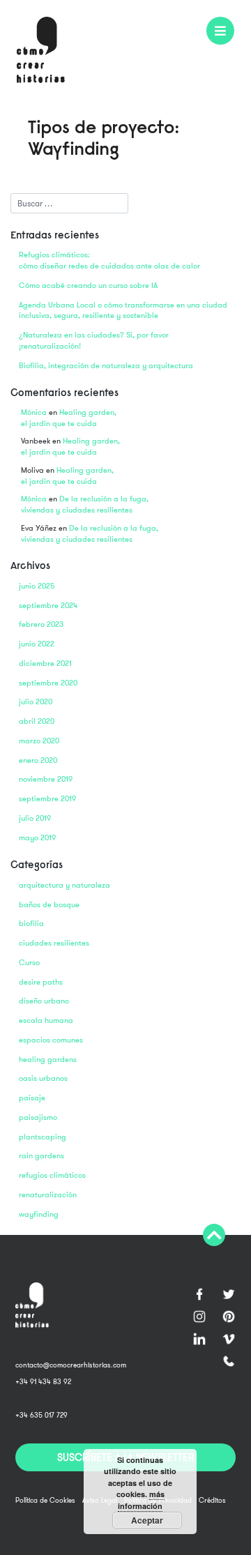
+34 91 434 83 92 (43, 1381)
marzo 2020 (39, 740)
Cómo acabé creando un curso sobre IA (88, 285)
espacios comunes (51, 1040)
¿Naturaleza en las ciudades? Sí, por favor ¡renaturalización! (94, 341)
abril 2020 (36, 721)
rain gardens (41, 1155)
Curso (29, 962)
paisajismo (38, 1117)
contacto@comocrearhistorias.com (70, 1365)
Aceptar (147, 1520)
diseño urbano (44, 1001)
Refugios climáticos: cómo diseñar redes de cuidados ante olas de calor (109, 260)
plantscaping (42, 1136)
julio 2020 (35, 701)
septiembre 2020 (48, 683)
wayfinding (39, 1214)
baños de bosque (49, 904)
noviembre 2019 (46, 779)
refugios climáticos (52, 1175)
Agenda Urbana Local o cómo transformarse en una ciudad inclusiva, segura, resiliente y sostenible (123, 311)
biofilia (31, 923)
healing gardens (48, 1059)
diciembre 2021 (45, 663)
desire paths (41, 982)
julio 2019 (35, 818)
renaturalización (48, 1194)
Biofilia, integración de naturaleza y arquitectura (106, 365)
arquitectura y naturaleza (64, 885)
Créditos (212, 1500)
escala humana (46, 1020)
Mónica (34, 412)
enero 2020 (38, 760)
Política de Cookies (45, 1500)
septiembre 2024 (48, 605)
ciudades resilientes (54, 943)
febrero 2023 (41, 624)
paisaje (32, 1097)
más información (141, 1500)
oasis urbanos (43, 1078)
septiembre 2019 (47, 798)
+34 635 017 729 (41, 1415)
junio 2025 (37, 586)
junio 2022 (36, 643)
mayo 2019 (37, 837)
